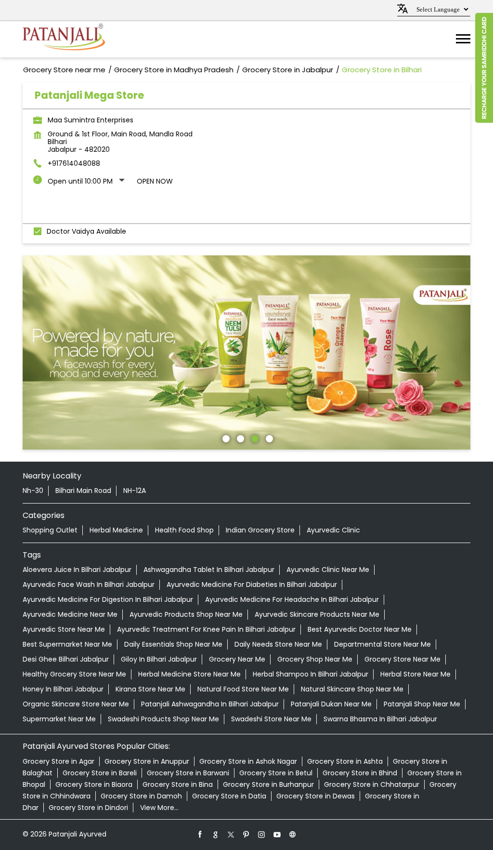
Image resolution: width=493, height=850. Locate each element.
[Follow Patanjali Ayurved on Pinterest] (246, 834)
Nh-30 (33, 490)
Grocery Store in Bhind (360, 773)
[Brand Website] (292, 834)
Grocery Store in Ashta (345, 761)
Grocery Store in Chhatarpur (371, 784)
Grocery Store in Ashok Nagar (248, 761)
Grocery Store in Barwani (188, 773)
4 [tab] (268, 437)
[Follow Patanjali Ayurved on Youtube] (277, 834)
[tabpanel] (246, 352)
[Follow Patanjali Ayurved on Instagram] (262, 834)
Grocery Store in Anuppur (146, 761)
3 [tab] (253, 437)
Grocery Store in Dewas (315, 796)
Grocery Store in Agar (58, 761)
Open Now (155, 181)
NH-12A (134, 490)
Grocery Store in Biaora (93, 784)
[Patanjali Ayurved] (64, 39)
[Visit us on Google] (215, 834)
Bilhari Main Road (83, 490)
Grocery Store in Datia (229, 796)
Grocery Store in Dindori (88, 807)
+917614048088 (74, 163)
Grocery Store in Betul (275, 773)
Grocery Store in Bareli (100, 773)
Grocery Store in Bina (178, 784)
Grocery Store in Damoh (141, 796)
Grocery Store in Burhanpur (268, 784)
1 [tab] (224, 437)
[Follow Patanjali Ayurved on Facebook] (200, 834)
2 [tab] (239, 437)
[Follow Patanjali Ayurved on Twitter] (231, 834)
